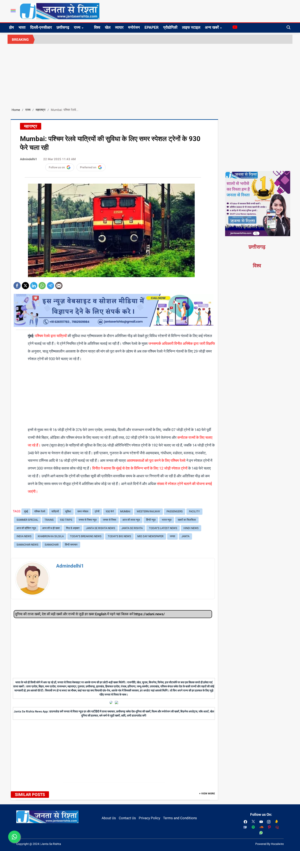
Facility (194, 511)
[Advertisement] (150, 74)
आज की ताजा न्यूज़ (131, 519)
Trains (49, 519)
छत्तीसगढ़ (63, 27)
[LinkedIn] (33, 284)
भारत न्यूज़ (166, 519)
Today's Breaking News (85, 536)
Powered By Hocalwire (269, 843)
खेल (107, 27)
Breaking (20, 39)
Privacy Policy (149, 818)
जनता (172, 536)
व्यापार (119, 27)
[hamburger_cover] (13, 10)
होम (11, 27)
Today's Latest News (163, 528)
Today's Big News (119, 536)
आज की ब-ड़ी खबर (51, 528)
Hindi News (191, 528)
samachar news (27, 544)
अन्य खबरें (212, 27)
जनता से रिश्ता (109, 519)
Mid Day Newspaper (150, 536)
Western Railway (148, 511)
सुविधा (68, 511)
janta (185, 536)
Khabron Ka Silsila (51, 536)
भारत (22, 27)
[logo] (59, 11)
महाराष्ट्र (41, 110)
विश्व (97, 27)
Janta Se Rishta (132, 528)
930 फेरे (110, 511)
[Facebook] (17, 284)
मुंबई (26, 511)
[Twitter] (25, 284)
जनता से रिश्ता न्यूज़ (88, 519)
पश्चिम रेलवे (39, 511)
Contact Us (127, 818)
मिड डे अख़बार (73, 528)
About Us (109, 818)
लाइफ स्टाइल (191, 27)
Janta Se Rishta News (100, 528)
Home (16, 110)
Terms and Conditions (180, 818)
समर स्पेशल (82, 511)
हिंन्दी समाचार (71, 544)
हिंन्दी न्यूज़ (151, 519)
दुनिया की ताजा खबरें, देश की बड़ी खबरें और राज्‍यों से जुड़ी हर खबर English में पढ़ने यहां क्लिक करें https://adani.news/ (90, 614)
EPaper (151, 27)
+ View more (207, 793)
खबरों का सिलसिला (187, 519)
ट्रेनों (97, 511)
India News (24, 536)
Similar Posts (30, 794)
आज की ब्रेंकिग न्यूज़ (26, 528)
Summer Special (27, 519)
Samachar (52, 544)
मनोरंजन (134, 27)
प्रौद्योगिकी (170, 27)
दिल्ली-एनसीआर (41, 27)
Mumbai (125, 511)
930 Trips (66, 519)
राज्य (77, 27)
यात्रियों (55, 511)
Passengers (175, 511)
